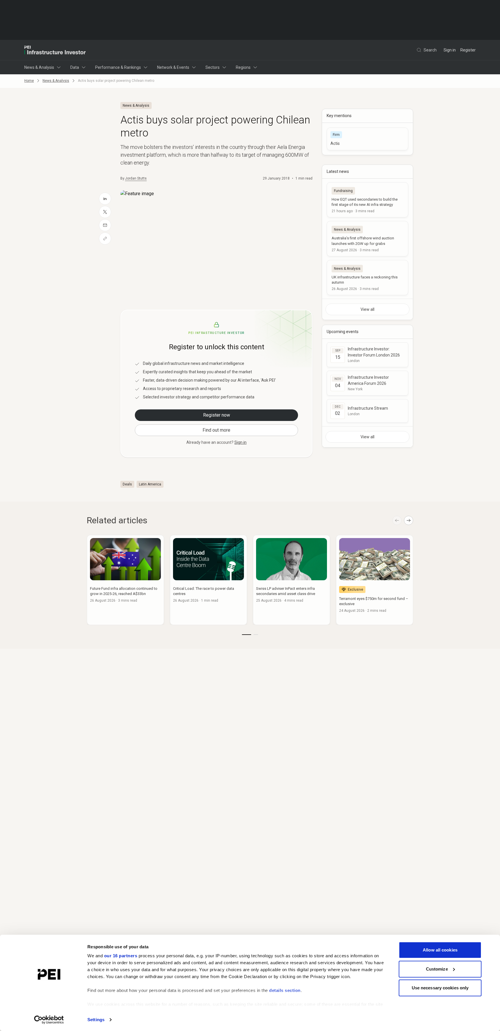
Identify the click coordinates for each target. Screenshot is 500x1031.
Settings (95, 1019)
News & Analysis (39, 67)
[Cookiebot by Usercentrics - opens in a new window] (49, 1019)
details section (285, 990)
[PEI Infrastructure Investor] (55, 50)
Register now (216, 415)
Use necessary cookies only (440, 987)
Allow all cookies (440, 949)
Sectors (212, 67)
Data (74, 67)
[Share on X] (105, 212)
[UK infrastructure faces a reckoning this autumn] (367, 277)
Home (29, 81)
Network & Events (173, 67)
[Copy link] (105, 238)
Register (468, 50)
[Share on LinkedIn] (105, 199)
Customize (437, 969)
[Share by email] (105, 225)
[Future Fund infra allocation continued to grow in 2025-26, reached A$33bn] (125, 580)
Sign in (450, 50)
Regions (243, 67)
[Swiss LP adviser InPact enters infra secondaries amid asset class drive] (291, 580)
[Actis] (367, 139)
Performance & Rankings (118, 67)
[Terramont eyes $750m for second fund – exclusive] (374, 580)
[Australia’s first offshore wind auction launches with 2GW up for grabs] (367, 238)
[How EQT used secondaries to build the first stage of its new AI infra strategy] (367, 199)
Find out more (216, 430)
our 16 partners (120, 955)
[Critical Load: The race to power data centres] (208, 580)
